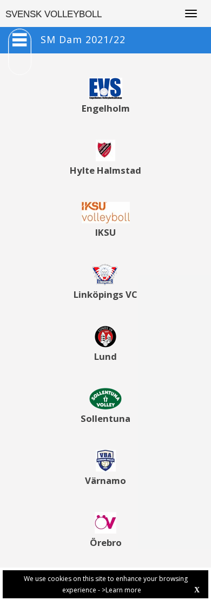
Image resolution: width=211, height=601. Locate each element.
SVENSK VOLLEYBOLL (53, 14)
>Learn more (121, 590)
